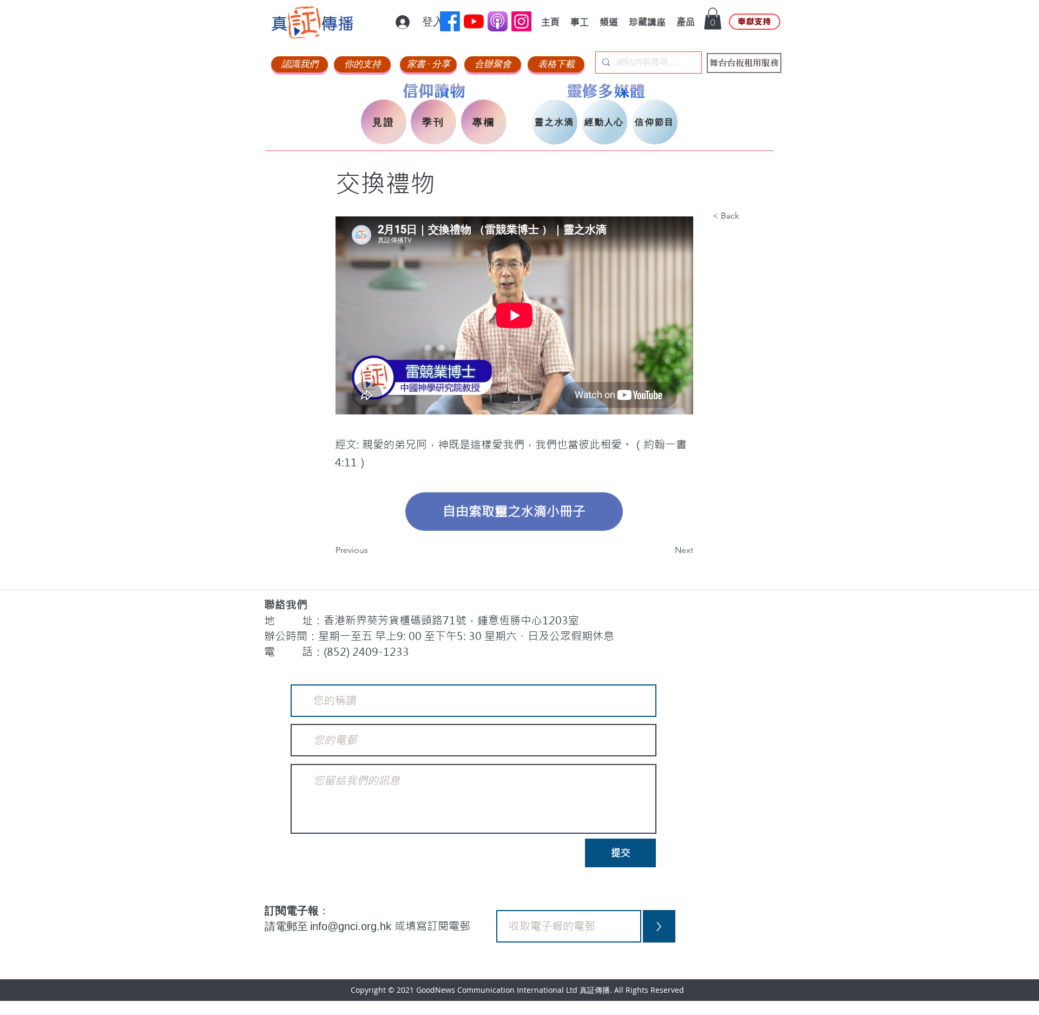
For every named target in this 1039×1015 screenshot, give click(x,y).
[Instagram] (521, 21)
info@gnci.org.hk (352, 926)
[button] (712, 19)
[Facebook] (450, 21)
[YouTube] (474, 21)
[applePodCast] (498, 21)
